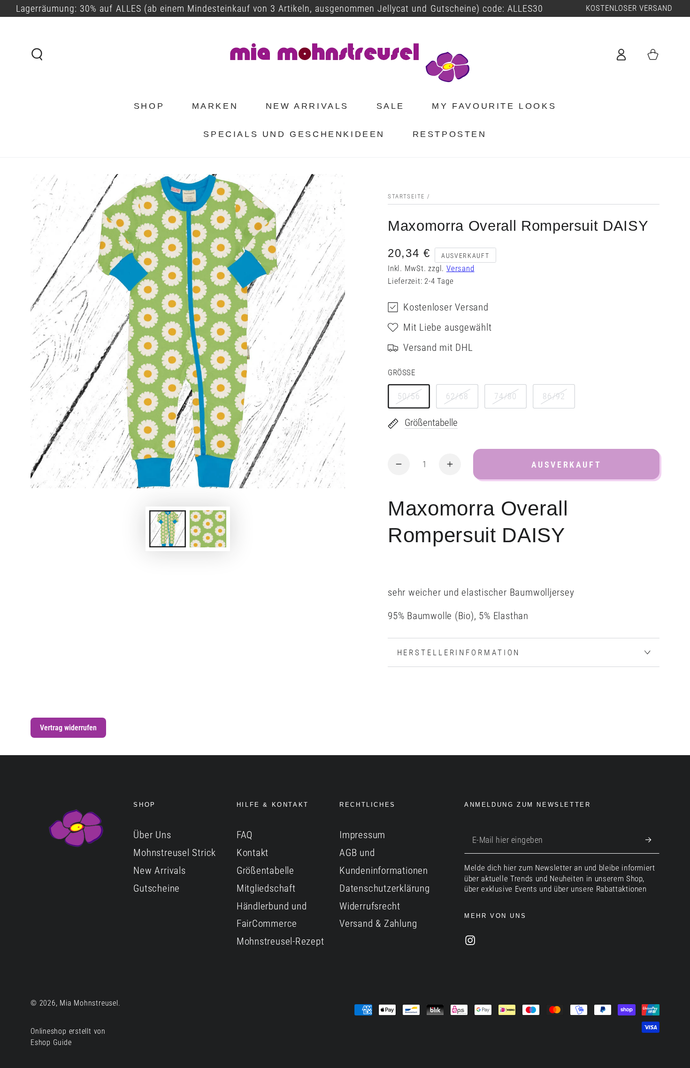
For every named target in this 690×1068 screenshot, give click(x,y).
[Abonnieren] (652, 839)
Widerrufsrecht (369, 906)
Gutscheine (156, 888)
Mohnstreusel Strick (174, 852)
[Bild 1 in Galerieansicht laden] (167, 528)
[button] (38, 54)
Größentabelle (265, 870)
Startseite (406, 196)
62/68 (457, 396)
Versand (460, 268)
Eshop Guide (51, 1042)
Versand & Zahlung (378, 923)
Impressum (362, 835)
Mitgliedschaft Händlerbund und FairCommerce (272, 906)
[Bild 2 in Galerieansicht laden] (208, 528)
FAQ (245, 835)
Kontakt (252, 852)
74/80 (505, 396)
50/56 (409, 396)
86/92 (554, 396)
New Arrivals (159, 870)
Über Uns (152, 835)
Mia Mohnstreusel (89, 1003)
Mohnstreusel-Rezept (280, 941)
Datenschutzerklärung (384, 888)
